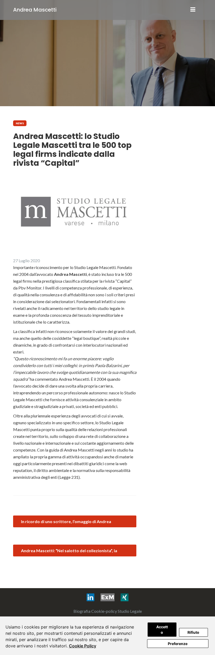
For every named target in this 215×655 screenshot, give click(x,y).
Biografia (81, 611)
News (20, 123)
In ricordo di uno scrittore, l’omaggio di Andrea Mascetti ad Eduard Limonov (66, 523)
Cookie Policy (82, 645)
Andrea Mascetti (35, 9)
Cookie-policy (104, 611)
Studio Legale (130, 611)
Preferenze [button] (177, 643)
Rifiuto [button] (193, 632)
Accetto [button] (162, 630)
